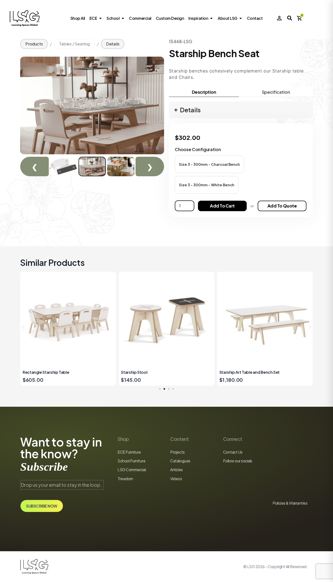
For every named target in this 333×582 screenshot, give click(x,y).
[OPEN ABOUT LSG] (241, 18)
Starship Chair (232, 372)
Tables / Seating (74, 43)
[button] (209, 164)
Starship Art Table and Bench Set (151, 372)
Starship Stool (36, 372)
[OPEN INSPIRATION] (211, 18)
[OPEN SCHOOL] (123, 18)
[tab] (204, 92)
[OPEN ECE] (100, 18)
